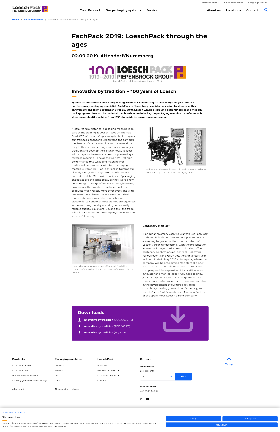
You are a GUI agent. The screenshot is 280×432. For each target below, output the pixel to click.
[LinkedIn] (141, 399)
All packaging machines (67, 389)
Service (152, 10)
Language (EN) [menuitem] (256, 2)
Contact (252, 10)
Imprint (21, 412)
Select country (147, 371)
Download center (106, 375)
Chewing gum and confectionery (29, 380)
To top (229, 364)
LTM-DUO (60, 365)
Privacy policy (9, 412)
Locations (233, 10)
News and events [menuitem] (233, 2)
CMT (57, 375)
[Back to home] (42, 7)
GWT (57, 380)
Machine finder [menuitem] (210, 2)
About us (214, 10)
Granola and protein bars (25, 375)
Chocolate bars (20, 370)
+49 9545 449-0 (149, 391)
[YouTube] (147, 399)
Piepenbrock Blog (106, 370)
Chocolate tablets (21, 365)
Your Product (90, 10)
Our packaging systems (123, 10)
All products (18, 389)
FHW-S (59, 370)
